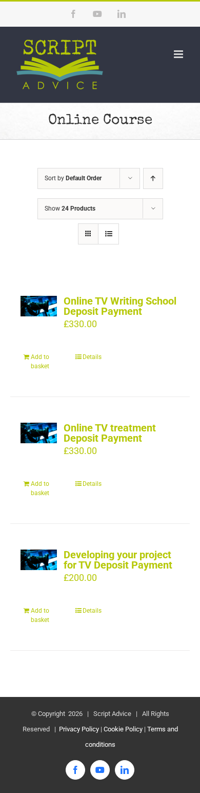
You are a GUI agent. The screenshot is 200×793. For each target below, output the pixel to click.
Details (92, 357)
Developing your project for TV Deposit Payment (118, 560)
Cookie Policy (123, 729)
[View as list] (108, 234)
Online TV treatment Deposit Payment (110, 433)
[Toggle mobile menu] (179, 54)
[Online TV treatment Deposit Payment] (39, 433)
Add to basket (40, 361)
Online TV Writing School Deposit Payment (120, 306)
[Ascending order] (153, 178)
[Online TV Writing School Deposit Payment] (39, 306)
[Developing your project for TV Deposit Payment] (39, 560)
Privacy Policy (78, 729)
